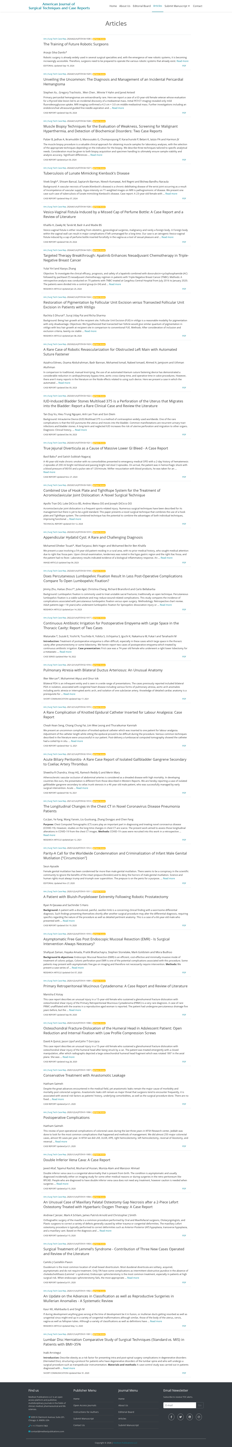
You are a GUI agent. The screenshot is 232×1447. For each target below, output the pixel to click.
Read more (182, 61)
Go (200, 1405)
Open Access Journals (84, 1405)
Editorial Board (142, 6)
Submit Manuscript (176, 6)
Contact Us (79, 1425)
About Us (124, 6)
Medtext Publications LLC (125, 1442)
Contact (197, 6)
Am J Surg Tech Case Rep (54, 38)
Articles (157, 6)
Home (113, 6)
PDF (184, 65)
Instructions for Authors (86, 1411)
